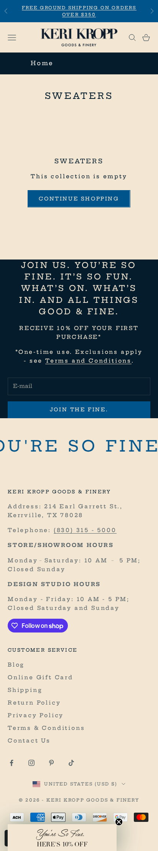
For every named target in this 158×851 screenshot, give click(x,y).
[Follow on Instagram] (31, 763)
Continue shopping (79, 199)
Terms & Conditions (46, 727)
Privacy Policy (36, 715)
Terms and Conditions (88, 360)
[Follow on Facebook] (11, 763)
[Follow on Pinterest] (51, 763)
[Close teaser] (119, 822)
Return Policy (34, 702)
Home (42, 63)
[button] (62, 837)
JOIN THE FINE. (79, 409)
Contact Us (29, 740)
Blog (16, 664)
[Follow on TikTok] (71, 763)
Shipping (25, 690)
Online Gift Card (40, 677)
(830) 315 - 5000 (85, 530)
